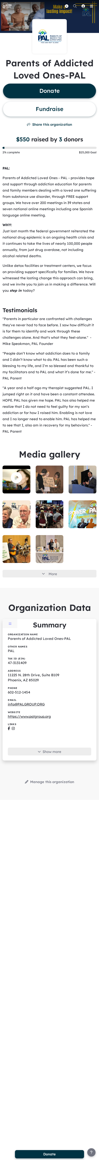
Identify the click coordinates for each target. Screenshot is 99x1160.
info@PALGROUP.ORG (26, 704)
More (53, 574)
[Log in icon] (83, 6)
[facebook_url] (9, 728)
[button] (16, 477)
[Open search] (75, 6)
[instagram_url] (13, 728)
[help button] (91, 1152)
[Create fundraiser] (66, 6)
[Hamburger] (91, 6)
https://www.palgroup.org (29, 716)
